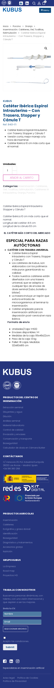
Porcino (17, 26)
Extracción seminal (13, 407)
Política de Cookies (27, 677)
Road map (9, 570)
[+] (14, 169)
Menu (46, 10)
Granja (28, 26)
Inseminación (10, 520)
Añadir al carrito (21, 178)
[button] (46, 48)
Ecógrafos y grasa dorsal (16, 529)
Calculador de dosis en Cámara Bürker (24, 447)
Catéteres (8, 524)
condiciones (21, 641)
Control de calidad (13, 429)
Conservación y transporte (17, 438)
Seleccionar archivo (15, 628)
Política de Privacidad (14, 681)
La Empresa (9, 566)
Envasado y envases (14, 434)
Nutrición (7, 551)
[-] (14, 173)
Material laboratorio (13, 425)
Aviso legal (9, 677)
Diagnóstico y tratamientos (18, 542)
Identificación (10, 533)
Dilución (7, 416)
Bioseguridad (10, 443)
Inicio (6, 26)
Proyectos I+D (10, 575)
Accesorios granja (13, 546)
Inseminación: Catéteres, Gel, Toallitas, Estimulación (25, 187)
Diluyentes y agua (12, 411)
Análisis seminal (11, 420)
